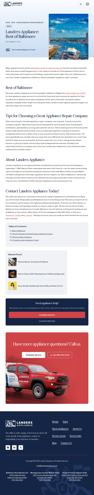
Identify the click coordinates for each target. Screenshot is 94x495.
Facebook (10, 215)
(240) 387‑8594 (45, 480)
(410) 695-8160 (75, 480)
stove (42, 68)
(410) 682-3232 (17, 480)
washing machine (55, 68)
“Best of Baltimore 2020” (75, 93)
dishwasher (35, 68)
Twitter (17, 215)
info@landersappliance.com (47, 466)
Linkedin (28, 215)
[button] (87, 4)
